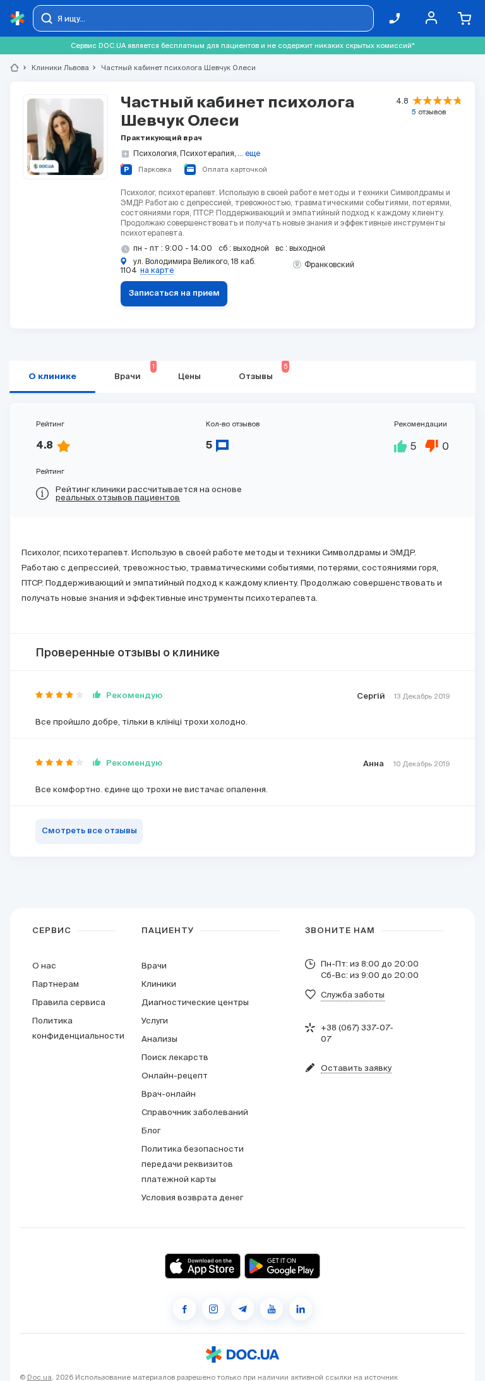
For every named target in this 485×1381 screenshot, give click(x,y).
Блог (150, 1130)
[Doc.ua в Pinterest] (300, 1309)
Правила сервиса (68, 1002)
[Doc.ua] (17, 18)
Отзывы (263, 372)
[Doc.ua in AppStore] (203, 1266)
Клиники (158, 984)
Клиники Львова (55, 67)
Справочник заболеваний (194, 1112)
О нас (44, 965)
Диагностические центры (195, 1002)
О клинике (52, 377)
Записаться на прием (174, 293)
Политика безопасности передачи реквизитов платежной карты (192, 1164)
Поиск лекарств (174, 1057)
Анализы (159, 1039)
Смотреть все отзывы (89, 831)
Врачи (154, 965)
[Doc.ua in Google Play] (282, 1266)
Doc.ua (39, 1377)
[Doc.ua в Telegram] (242, 1309)
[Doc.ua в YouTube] (271, 1309)
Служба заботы (353, 994)
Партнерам (55, 984)
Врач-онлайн (168, 1094)
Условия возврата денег (192, 1197)
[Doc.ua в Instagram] (213, 1309)
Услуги (154, 1020)
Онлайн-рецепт (174, 1075)
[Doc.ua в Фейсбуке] (184, 1309)
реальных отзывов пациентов (118, 497)
